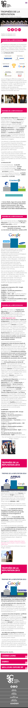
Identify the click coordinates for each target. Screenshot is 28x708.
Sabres (5, 661)
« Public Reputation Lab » (8, 318)
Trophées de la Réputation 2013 (8, 35)
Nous (14, 697)
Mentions (14, 700)
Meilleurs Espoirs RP (12, 667)
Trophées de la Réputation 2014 (8, 34)
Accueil (2, 16)
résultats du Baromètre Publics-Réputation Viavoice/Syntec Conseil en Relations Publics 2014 (13, 542)
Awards (6, 17)
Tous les (14, 690)
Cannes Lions (9, 655)
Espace (14, 693)
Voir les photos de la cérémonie (14, 195)
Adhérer (14, 703)
